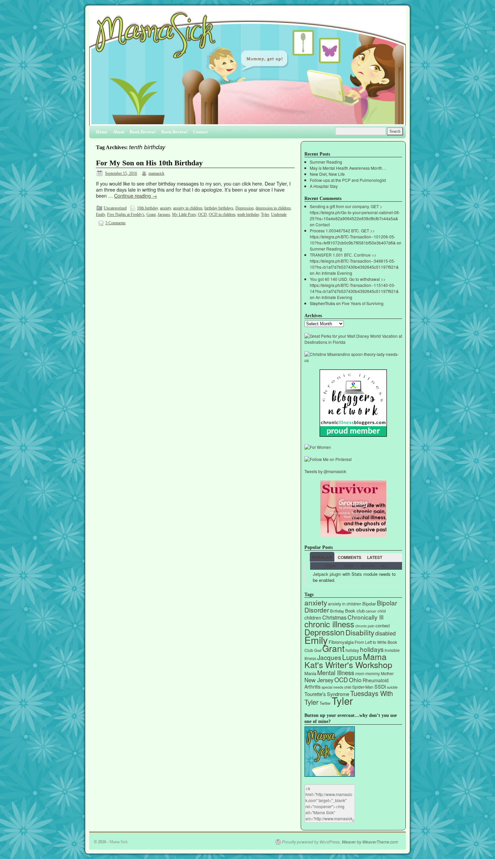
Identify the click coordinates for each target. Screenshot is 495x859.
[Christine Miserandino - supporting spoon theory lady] (353, 360)
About (118, 131)
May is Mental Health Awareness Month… (348, 168)
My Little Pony (184, 214)
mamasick (156, 173)
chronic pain (364, 625)
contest (382, 625)
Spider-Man (362, 687)
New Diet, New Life (327, 174)
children (312, 617)
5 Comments (115, 223)
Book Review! (143, 131)
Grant (151, 214)
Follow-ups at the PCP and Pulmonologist (348, 180)
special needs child (336, 687)
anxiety (165, 208)
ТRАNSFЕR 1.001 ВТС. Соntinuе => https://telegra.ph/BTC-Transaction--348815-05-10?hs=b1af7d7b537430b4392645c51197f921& (354, 261)
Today (330, 565)
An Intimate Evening (334, 273)
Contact (200, 131)
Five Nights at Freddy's (125, 214)
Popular (322, 557)
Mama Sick (118, 841)
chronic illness (329, 624)
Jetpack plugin (327, 574)
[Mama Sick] (247, 68)
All (384, 565)
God (317, 650)
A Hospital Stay (324, 186)
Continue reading (135, 195)
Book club (355, 610)
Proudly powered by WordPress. (311, 842)
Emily (100, 214)
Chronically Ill (366, 617)
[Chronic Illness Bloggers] (353, 435)
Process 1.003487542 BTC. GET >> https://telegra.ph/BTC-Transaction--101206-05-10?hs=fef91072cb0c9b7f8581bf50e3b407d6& (353, 236)
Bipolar (369, 603)
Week (348, 565)
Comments (349, 557)
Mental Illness (335, 672)
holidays (372, 649)
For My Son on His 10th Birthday (149, 163)
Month (367, 565)
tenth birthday (248, 214)
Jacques (164, 214)
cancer (371, 611)
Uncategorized (115, 208)
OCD (202, 214)
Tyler (265, 214)
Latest (374, 557)
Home (101, 131)
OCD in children (222, 214)
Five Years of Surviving (363, 303)
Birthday (337, 611)
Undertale (279, 214)
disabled (385, 633)
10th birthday (147, 208)
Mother (387, 673)
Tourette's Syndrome (326, 693)
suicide (392, 687)
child (381, 611)
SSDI (380, 686)
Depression (244, 208)
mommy (372, 673)
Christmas (334, 617)
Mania (310, 673)
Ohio (355, 679)
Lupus (352, 657)
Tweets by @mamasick (325, 471)
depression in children (273, 208)
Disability (359, 632)
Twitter (325, 703)
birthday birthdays (218, 208)
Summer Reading (326, 162)
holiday (352, 650)
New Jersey (318, 680)
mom (359, 673)
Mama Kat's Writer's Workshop (348, 660)
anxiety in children (187, 208)
